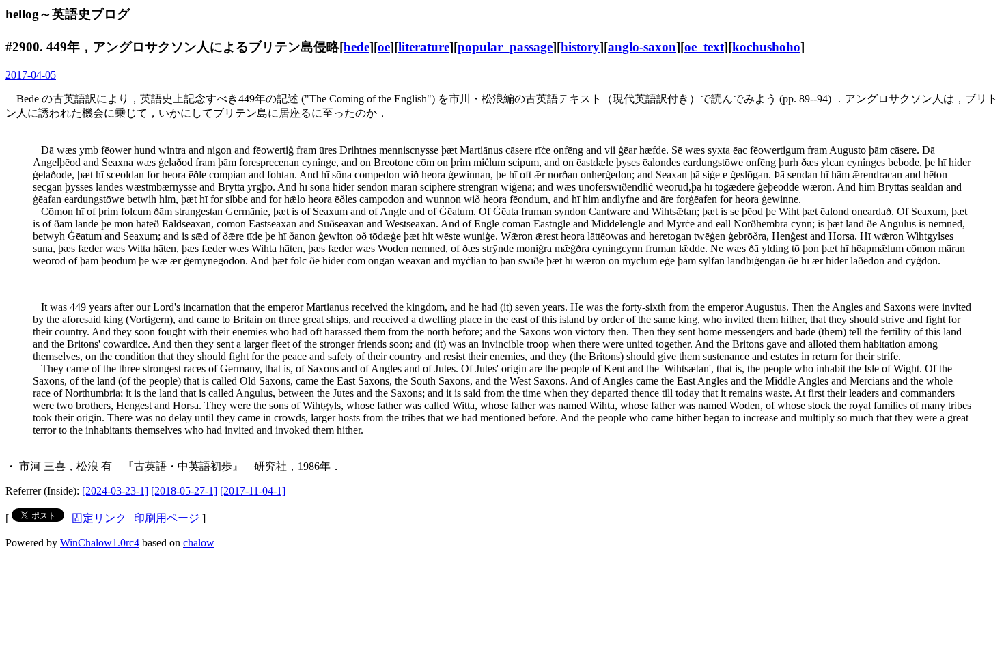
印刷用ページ (166, 518)
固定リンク (99, 518)
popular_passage (505, 47)
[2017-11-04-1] (252, 491)
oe (384, 47)
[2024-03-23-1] (115, 491)
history (580, 47)
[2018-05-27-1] (184, 491)
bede (356, 47)
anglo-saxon (642, 47)
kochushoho (766, 47)
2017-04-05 (30, 75)
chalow (198, 542)
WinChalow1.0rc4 (99, 542)
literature (423, 47)
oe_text (704, 47)
